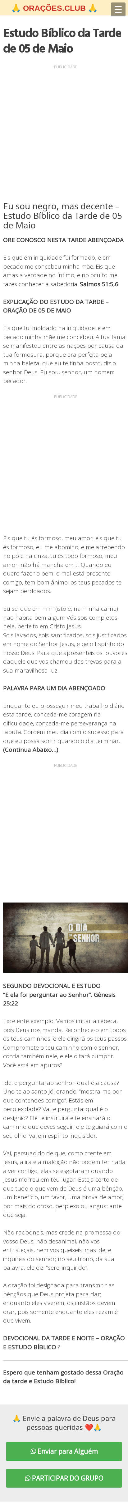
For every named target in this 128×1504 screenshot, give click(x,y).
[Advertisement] (64, 134)
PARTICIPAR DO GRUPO (66, 1478)
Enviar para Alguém (67, 1451)
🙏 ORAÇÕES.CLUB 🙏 (54, 8)
